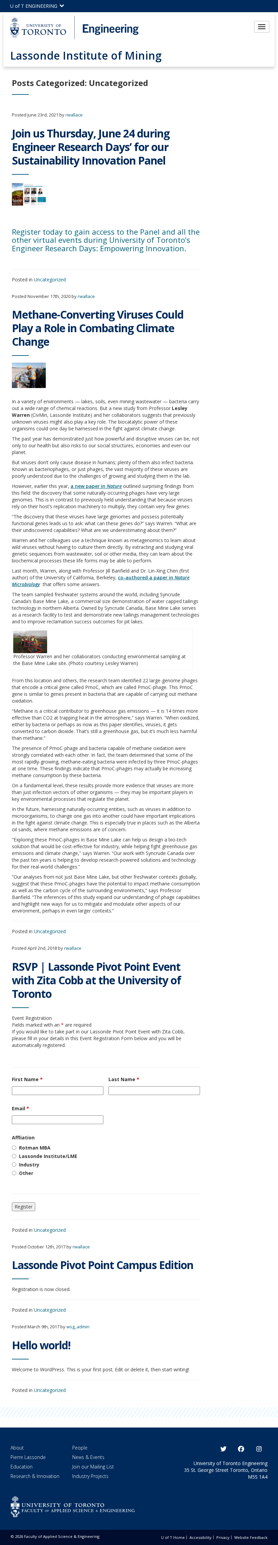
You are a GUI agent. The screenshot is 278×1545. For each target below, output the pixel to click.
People (79, 1447)
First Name (27, 1079)
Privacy (223, 1537)
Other (26, 1173)
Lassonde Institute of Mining (86, 55)
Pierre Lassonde (28, 1457)
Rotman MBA (35, 1147)
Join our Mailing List (93, 1466)
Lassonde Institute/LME (48, 1156)
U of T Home (173, 1537)
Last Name (123, 1079)
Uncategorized (50, 279)
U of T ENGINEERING (34, 6)
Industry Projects (90, 1476)
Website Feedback (250, 1537)
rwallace (74, 115)
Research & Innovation (35, 1476)
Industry (29, 1164)
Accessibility (201, 1537)
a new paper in (96, 486)
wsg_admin (78, 1327)
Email (20, 1108)
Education (22, 1466)
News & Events (88, 1457)
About (17, 1447)
